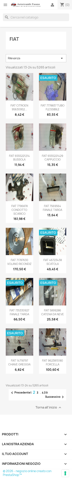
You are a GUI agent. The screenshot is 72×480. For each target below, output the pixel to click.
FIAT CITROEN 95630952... (19, 107)
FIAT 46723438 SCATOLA (52, 262)
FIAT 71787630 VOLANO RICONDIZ (19, 262)
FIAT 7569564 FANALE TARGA (52, 208)
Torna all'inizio (49, 407)
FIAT (14, 39)
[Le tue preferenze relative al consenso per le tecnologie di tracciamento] (65, 473)
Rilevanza (36, 58)
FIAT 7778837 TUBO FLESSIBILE (53, 107)
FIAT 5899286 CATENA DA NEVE (52, 312)
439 (45, 392)
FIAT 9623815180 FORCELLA (52, 362)
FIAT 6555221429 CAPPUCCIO (52, 157)
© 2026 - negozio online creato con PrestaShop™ (27, 473)
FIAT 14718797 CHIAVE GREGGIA (19, 362)
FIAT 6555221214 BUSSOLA (19, 157)
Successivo (55, 397)
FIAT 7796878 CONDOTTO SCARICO (19, 209)
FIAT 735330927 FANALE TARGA (19, 312)
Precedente (20, 392)
